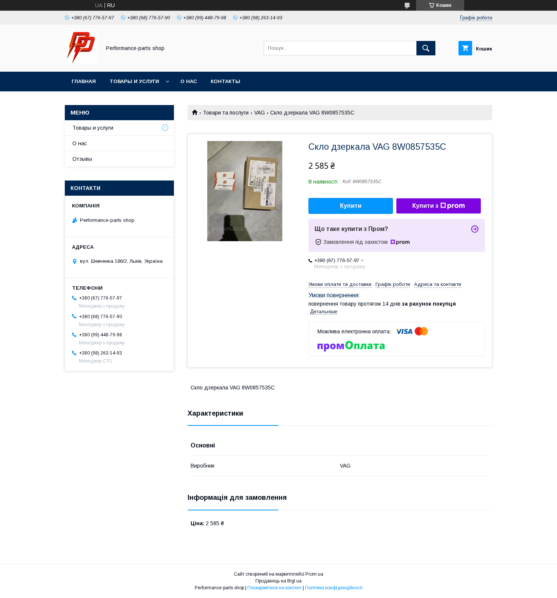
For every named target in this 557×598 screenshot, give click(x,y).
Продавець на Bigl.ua (278, 581)
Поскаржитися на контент (274, 587)
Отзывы (82, 159)
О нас (188, 81)
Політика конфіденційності (334, 587)
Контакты (225, 81)
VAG (259, 113)
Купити (350, 205)
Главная (84, 81)
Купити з (425, 205)
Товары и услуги (134, 81)
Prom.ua (314, 574)
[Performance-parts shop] (81, 62)
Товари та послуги (226, 113)
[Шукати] (425, 48)
